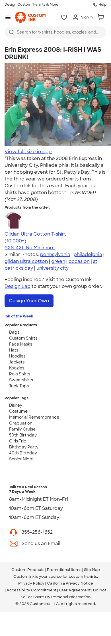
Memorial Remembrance (34, 417)
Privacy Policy (31, 583)
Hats (13, 350)
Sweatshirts (21, 380)
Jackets (16, 362)
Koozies (16, 368)
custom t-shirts (83, 576)
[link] (30, 17)
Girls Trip (17, 441)
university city (52, 268)
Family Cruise (22, 429)
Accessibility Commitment (31, 590)
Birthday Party (23, 447)
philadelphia (88, 254)
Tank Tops (19, 385)
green (58, 261)
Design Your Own (29, 301)
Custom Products (27, 569)
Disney (15, 405)
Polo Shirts (19, 374)
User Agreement (75, 590)
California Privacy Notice (70, 583)
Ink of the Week (19, 316)
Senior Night (21, 459)
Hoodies (17, 356)
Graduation (20, 423)
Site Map (92, 569)
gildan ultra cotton (26, 261)
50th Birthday (23, 435)
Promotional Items (64, 569)
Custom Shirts (23, 338)
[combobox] (55, 32)
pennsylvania (55, 254)
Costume (18, 411)
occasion (79, 261)
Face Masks (20, 344)
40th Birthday (23, 453)
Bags (14, 332)
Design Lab (17, 286)
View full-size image (28, 152)
